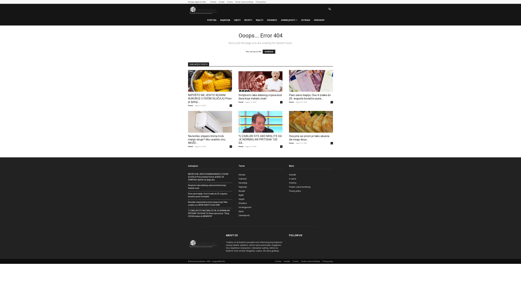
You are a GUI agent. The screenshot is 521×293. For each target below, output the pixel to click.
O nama (230, 2)
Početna (213, 2)
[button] (329, 9)
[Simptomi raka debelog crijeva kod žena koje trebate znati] (260, 81)
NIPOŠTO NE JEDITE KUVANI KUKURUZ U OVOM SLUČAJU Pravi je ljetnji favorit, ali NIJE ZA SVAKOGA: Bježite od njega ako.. (208, 177)
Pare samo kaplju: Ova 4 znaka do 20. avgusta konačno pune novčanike (207, 195)
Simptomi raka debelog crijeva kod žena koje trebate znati (260, 96)
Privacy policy (261, 2)
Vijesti (237, 20)
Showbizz (272, 20)
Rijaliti (259, 20)
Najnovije (225, 20)
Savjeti (241, 199)
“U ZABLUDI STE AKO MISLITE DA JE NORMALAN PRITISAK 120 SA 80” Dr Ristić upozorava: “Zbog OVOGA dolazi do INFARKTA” (209, 213)
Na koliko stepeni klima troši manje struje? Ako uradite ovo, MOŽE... (207, 139)
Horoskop (319, 20)
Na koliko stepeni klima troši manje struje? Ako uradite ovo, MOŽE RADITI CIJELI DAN (208, 203)
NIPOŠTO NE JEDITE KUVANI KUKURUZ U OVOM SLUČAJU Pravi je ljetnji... (210, 98)
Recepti (248, 20)
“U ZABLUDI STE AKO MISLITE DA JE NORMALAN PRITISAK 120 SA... (260, 139)
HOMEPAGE (269, 52)
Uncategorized (245, 207)
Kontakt (221, 2)
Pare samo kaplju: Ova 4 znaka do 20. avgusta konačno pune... (310, 96)
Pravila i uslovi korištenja (244, 2)
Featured (242, 178)
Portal (190, 105)
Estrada (305, 20)
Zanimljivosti (288, 20)
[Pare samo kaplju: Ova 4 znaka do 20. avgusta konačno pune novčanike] (311, 81)
